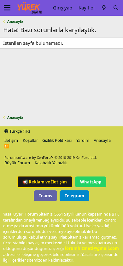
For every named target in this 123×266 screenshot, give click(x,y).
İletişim (11, 140)
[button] (7, 8)
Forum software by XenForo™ (50, 157)
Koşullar (30, 140)
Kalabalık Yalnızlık (51, 162)
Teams (45, 196)
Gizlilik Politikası (57, 140)
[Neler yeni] (104, 8)
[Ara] (116, 8)
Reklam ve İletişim (45, 182)
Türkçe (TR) (19, 131)
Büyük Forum (17, 162)
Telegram (74, 196)
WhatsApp (90, 182)
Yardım (82, 140)
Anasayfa (102, 140)
